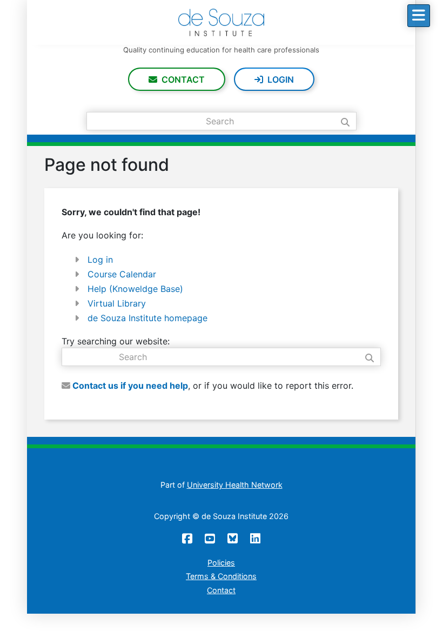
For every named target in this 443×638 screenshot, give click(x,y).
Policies (221, 562)
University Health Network (235, 484)
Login (280, 79)
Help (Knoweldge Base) (135, 288)
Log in (100, 259)
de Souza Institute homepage (147, 318)
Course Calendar (122, 274)
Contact (183, 79)
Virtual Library (117, 303)
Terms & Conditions (221, 576)
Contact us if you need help (129, 385)
